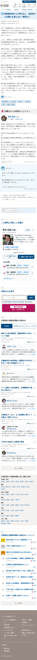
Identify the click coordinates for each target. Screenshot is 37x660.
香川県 (3, 516)
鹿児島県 (3, 523)
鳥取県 (17, 510)
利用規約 (24, 622)
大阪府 (3, 505)
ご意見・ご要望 (27, 620)
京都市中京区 (18, 119)
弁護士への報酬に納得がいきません (17, 595)
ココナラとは (8, 630)
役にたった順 (30, 326)
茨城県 (23, 487)
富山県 (22, 494)
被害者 (28, 101)
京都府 (12, 119)
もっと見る (18, 603)
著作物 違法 (28, 302)
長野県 (7, 494)
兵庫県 (7, 505)
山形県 (26, 481)
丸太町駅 (8, 249)
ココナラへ (5, 1)
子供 (4, 104)
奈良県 (22, 505)
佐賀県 (7, 521)
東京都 (3, 487)
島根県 (22, 510)
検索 (31, 297)
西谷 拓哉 (13, 117)
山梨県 (12, 494)
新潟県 (3, 494)
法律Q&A (7, 625)
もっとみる (18, 468)
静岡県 (7, 500)
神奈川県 (8, 487)
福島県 (31, 481)
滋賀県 (17, 505)
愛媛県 (7, 516)
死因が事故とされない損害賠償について (19, 540)
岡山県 (7, 510)
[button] (18, 278)
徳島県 (17, 516)
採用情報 (7, 651)
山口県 (12, 510)
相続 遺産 (21, 302)
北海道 (3, 481)
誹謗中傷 (15, 302)
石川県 (17, 494)
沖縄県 (9, 523)
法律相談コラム (9, 627)
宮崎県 (26, 521)
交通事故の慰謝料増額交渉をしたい (17, 564)
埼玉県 (18, 487)
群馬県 (3, 489)
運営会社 (7, 648)
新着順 (7, 326)
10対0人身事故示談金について (16, 546)
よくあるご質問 (9, 633)
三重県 (17, 500)
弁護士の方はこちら (29, 1)
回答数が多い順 (18, 326)
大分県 (22, 521)
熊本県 (17, 521)
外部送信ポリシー (27, 630)
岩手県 (12, 481)
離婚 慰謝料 (8, 302)
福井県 (26, 494)
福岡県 (3, 521)
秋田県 (22, 481)
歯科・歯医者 (11, 104)
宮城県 (17, 481)
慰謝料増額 (5, 101)
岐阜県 (12, 500)
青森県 (7, 481)
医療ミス (21, 101)
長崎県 (12, 521)
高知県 (12, 516)
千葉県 (13, 487)
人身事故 (13, 101)
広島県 (3, 510)
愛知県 (3, 500)
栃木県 (28, 487)
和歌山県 (27, 505)
